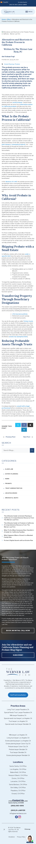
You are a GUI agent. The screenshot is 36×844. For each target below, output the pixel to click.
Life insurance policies (20, 314)
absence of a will (11, 181)
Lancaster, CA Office (18, 781)
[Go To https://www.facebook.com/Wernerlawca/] (16, 818)
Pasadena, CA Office (18, 791)
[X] (18, 425)
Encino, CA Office (18, 778)
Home (4, 19)
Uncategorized (11, 493)
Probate (17, 64)
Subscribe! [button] (18, 655)
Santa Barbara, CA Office (18, 784)
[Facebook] (24, 425)
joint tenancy (6, 144)
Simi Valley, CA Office (18, 787)
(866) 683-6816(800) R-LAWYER (18, 808)
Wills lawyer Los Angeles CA (18, 735)
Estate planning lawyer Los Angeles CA (18, 741)
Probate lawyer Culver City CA (18, 746)
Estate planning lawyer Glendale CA (18, 755)
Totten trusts (28, 321)
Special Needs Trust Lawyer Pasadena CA (18, 712)
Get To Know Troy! (8, 57)
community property (18, 144)
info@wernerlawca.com (18, 813)
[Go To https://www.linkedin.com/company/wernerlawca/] (19, 818)
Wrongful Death (11, 498)
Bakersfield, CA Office (18, 772)
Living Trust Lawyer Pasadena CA (18, 709)
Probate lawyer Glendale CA (18, 749)
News (7, 478)
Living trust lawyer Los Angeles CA (18, 738)
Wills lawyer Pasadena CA (18, 715)
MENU (30, 12)
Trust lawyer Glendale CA (18, 752)
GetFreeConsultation (18, 695)
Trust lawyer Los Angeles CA (18, 721)
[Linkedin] (24, 430)
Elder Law (9, 469)
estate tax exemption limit (18, 337)
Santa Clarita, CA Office (18, 766)
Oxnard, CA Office (18, 794)
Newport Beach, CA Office (18, 775)
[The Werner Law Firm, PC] (8, 11)
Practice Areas (18, 705)
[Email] (30, 425)
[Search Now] (32, 450)
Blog (8, 19)
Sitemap (27, 829)
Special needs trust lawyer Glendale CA (18, 724)
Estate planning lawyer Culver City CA (18, 744)
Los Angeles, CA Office (18, 769)
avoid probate (17, 102)
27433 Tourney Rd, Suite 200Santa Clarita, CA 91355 (18, 802)
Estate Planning (9, 64)
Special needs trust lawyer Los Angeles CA (18, 718)
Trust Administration (13, 488)
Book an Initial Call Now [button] (18, 631)
